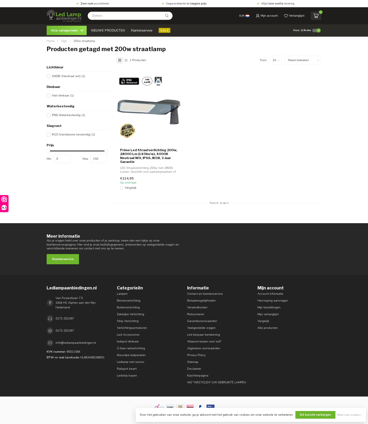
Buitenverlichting (128, 307)
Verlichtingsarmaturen (132, 328)
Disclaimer (194, 369)
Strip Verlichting (128, 321)
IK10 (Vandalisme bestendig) (73, 134)
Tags (64, 41)
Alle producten (267, 328)
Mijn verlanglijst (268, 314)
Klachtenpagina (197, 376)
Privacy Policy (196, 355)
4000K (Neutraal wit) (68, 76)
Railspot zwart (127, 369)
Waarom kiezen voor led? (204, 341)
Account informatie (270, 294)
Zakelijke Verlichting (130, 314)
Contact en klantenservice (205, 294)
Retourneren (195, 314)
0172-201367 (65, 318)
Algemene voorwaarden (203, 348)
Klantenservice (141, 30)
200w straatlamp (84, 41)
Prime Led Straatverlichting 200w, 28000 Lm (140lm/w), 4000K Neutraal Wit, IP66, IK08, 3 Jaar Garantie (148, 156)
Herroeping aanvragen (272, 301)
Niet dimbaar (63, 95)
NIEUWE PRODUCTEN (108, 30)
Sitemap (192, 362)
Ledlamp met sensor (130, 362)
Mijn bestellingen (268, 307)
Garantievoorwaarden (202, 321)
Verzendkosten (197, 307)
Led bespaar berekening (203, 335)
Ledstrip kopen (127, 376)
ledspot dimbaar (128, 341)
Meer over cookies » (349, 415)
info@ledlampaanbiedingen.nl (76, 343)
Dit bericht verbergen (315, 415)
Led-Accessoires (128, 335)
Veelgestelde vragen (201, 328)
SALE (164, 30)
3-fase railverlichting (131, 348)
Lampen (122, 294)
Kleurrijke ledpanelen (131, 355)
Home (51, 41)
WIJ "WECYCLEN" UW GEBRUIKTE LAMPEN (216, 382)
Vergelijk (131, 187)
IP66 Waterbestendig (68, 115)
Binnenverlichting (128, 301)
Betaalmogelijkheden (201, 301)
